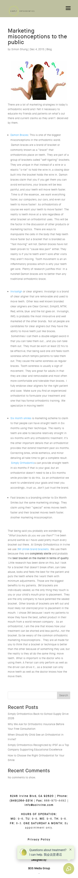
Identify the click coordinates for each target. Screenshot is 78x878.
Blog (49, 49)
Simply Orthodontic (22, 463)
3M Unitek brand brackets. (33, 549)
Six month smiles (20, 418)
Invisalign (16, 291)
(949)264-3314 (21, 800)
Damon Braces (19, 135)
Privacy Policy (39, 839)
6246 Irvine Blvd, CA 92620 (32, 796)
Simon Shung (19, 49)
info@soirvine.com (39, 805)
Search (63, 695)
